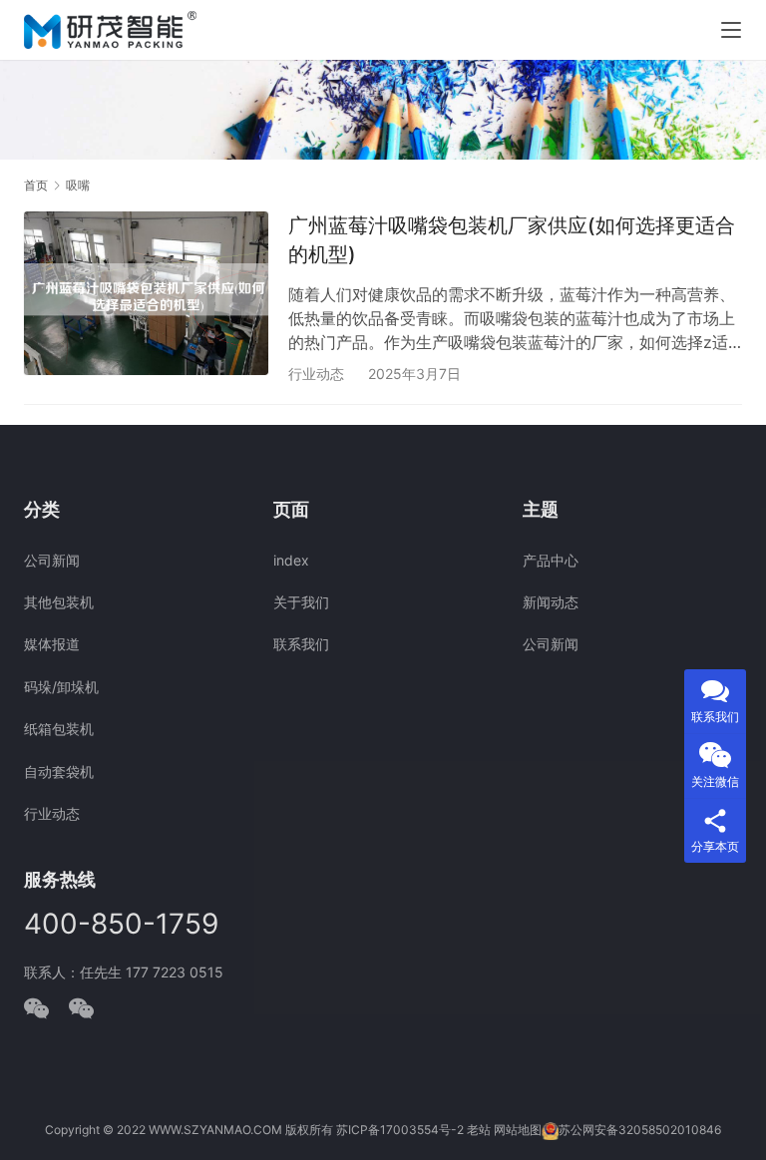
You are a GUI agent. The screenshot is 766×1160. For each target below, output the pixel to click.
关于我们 (301, 601)
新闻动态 (550, 601)
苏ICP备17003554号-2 (400, 1129)
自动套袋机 (59, 771)
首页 (36, 185)
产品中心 (550, 560)
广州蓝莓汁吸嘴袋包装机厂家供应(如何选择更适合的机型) (511, 239)
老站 (479, 1129)
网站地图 (518, 1129)
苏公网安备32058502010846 (640, 1129)
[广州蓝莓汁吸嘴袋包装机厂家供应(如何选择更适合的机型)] (146, 292)
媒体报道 (52, 643)
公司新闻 (52, 560)
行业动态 (316, 373)
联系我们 (301, 643)
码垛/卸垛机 (61, 686)
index (291, 560)
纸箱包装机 (59, 728)
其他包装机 (59, 601)
